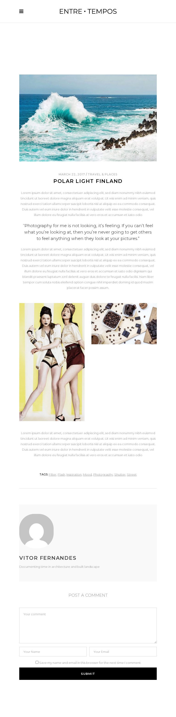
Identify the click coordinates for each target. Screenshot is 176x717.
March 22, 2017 (72, 174)
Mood (87, 474)
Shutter (120, 474)
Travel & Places (102, 174)
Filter (52, 474)
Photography (103, 474)
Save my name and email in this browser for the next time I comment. (90, 663)
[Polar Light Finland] (59, 531)
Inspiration (74, 474)
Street (132, 474)
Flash (61, 474)
